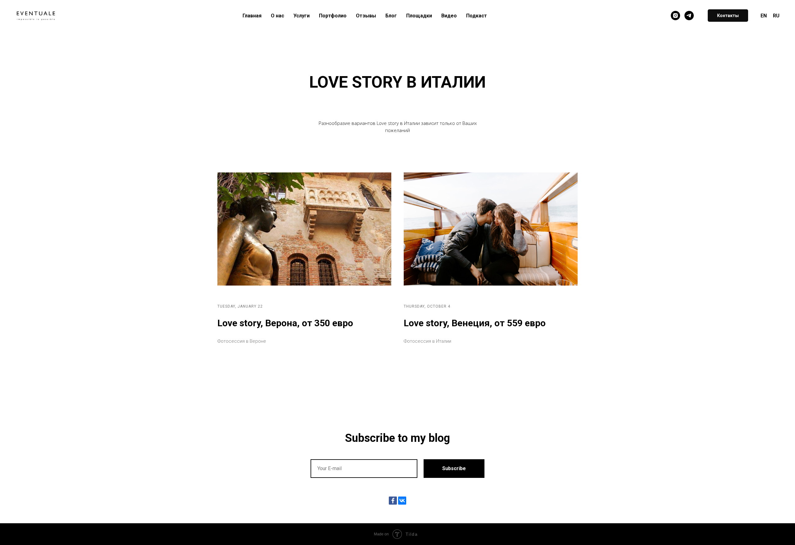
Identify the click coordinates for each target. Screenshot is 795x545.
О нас (277, 16)
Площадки (419, 16)
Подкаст (476, 16)
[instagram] (675, 15)
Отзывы (366, 16)
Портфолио (333, 16)
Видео (449, 16)
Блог (391, 16)
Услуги (301, 16)
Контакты (728, 15)
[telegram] (689, 15)
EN (764, 16)
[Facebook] (393, 501)
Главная (252, 16)
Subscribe (454, 468)
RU (776, 16)
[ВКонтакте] (402, 501)
